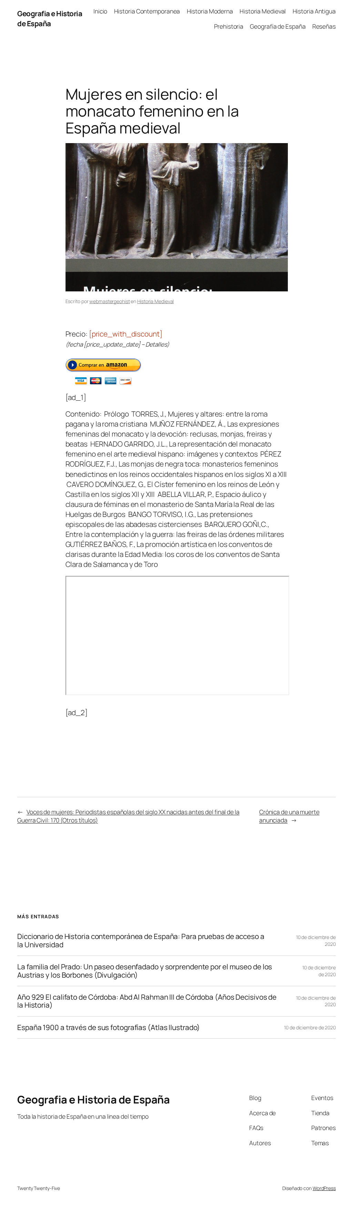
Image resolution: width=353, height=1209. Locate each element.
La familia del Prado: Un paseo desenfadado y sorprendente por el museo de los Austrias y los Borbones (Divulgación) (144, 971)
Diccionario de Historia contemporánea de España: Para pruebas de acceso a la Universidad (140, 940)
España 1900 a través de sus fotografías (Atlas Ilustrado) (108, 1027)
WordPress (324, 1188)
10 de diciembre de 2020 (319, 971)
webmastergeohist (109, 301)
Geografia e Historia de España (49, 18)
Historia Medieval (155, 301)
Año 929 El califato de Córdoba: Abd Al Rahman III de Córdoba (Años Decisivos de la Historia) (146, 1001)
